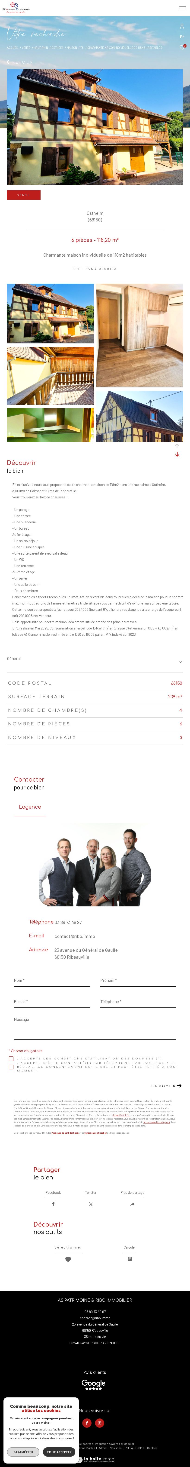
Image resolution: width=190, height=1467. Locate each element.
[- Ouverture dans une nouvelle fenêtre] (93, 1385)
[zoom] (50, 341)
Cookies (152, 1447)
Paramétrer (23, 1452)
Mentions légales (85, 1447)
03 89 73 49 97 (68, 922)
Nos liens (116, 1447)
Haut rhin (41, 47)
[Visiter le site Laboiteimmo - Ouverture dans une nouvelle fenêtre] (95, 1457)
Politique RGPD (134, 1447)
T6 (82, 47)
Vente (26, 47)
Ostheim (57, 47)
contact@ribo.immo (74, 936)
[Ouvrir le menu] (182, 8)
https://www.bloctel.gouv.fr (156, 1122)
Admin (102, 1447)
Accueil (12, 47)
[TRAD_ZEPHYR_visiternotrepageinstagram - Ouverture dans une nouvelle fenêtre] (99, 1423)
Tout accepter (59, 1452)
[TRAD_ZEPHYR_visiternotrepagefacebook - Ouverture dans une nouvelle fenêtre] (87, 1423)
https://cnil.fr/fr (121, 1115)
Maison (72, 47)
